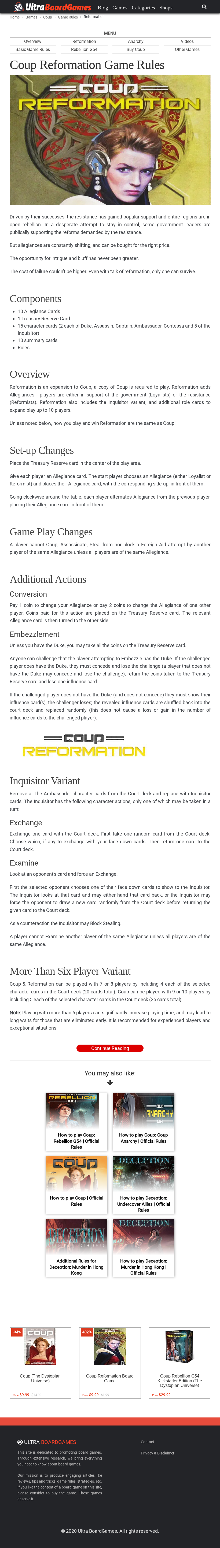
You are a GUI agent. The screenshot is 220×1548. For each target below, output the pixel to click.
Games (119, 7)
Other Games (187, 49)
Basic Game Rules (33, 49)
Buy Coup (136, 49)
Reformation (84, 41)
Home (15, 17)
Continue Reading (110, 1048)
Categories (143, 7)
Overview (32, 41)
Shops (166, 7)
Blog (103, 7)
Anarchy (136, 41)
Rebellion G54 (84, 49)
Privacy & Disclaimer (157, 1453)
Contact (147, 1442)
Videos (187, 41)
